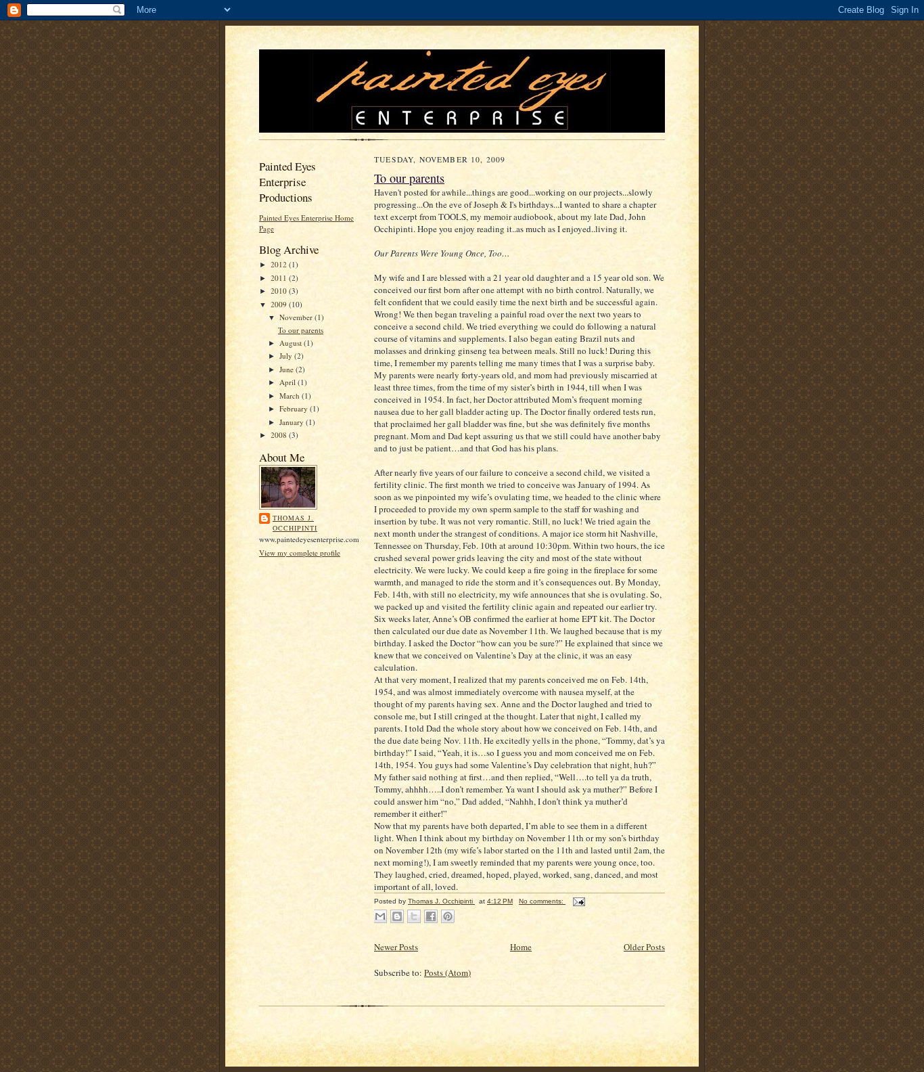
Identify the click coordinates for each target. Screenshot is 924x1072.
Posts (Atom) (447, 972)
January (292, 422)
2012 (280, 264)
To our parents (300, 330)
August (291, 343)
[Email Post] (577, 901)
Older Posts (644, 947)
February (294, 408)
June (287, 369)
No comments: (542, 901)
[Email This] (380, 916)
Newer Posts (396, 947)
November (297, 317)
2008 (280, 435)
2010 (280, 291)
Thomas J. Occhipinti (295, 523)
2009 (280, 304)
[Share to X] (414, 916)
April (288, 382)
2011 (280, 278)
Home (521, 947)
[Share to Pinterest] (448, 916)
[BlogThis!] (397, 916)
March (290, 395)
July (286, 356)
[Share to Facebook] (431, 916)
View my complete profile (299, 553)
